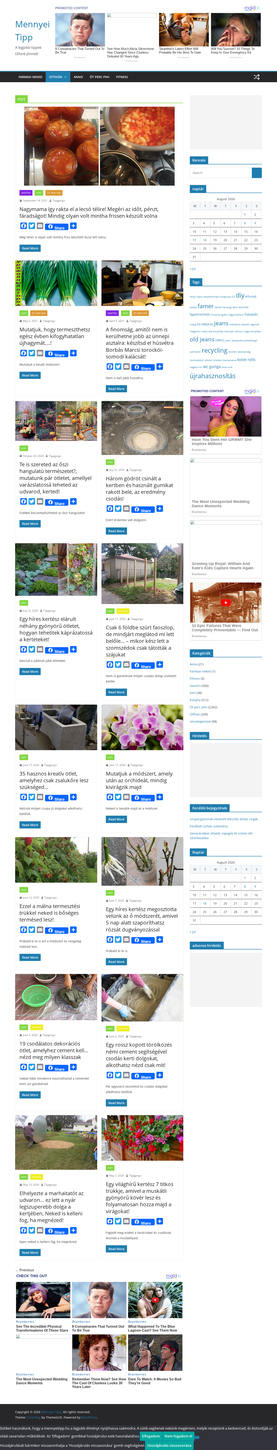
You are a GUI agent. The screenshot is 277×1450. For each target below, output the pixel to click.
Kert (39, 192)
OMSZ (219, 340)
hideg (193, 324)
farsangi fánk (230, 307)
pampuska (237, 340)
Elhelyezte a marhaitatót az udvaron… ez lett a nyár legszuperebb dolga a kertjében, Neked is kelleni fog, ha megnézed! (51, 1207)
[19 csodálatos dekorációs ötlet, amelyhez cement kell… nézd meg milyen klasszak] (56, 997)
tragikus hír (196, 367)
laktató (245, 324)
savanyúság (243, 351)
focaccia (215, 314)
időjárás (207, 324)
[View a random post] (256, 77)
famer (206, 306)
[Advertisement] (226, 122)
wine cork (227, 367)
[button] (64, 77)
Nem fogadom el (178, 1436)
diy (240, 295)
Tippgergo (59, 200)
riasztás (232, 351)
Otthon (55, 77)
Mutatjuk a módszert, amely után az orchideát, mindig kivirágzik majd (139, 780)
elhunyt (250, 296)
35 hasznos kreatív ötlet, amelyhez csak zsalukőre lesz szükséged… (54, 780)
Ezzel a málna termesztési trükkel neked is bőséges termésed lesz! (49, 912)
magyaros (195, 331)
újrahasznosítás (213, 376)
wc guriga (212, 366)
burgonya (225, 296)
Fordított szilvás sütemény (209, 826)
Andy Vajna (196, 296)
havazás (251, 314)
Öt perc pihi (99, 77)
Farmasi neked (30, 77)
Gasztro (26, 192)
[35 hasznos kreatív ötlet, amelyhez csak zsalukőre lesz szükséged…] (56, 727)
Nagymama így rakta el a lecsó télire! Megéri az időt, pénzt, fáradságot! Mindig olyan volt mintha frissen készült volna (89, 212)
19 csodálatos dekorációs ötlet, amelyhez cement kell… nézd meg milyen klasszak (53, 1050)
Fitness (122, 77)
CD (233, 296)
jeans (221, 323)
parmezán (195, 351)
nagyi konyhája (252, 331)
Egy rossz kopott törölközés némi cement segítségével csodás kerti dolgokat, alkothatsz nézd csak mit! (139, 1055)
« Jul (193, 269)
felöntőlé (243, 307)
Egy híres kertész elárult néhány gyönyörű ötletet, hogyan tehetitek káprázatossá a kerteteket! (56, 629)
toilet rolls (246, 359)
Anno (78, 77)
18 (204, 240)
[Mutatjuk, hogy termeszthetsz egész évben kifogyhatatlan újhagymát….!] (56, 283)
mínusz (239, 331)
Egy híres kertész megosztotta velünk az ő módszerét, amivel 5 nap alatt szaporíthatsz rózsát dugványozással (142, 919)
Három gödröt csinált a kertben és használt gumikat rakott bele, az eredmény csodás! (139, 488)
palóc (228, 340)
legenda (254, 324)
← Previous (24, 1270)
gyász (224, 314)
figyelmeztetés (200, 314)
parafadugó (250, 340)
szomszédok (196, 360)
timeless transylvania (224, 360)
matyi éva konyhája (212, 331)
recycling (214, 350)
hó (199, 324)
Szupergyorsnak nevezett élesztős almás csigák (224, 819)
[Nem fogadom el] (197, 1437)
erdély (193, 307)
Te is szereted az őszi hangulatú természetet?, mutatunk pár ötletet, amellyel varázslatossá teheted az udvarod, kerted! (55, 478)
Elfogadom (151, 1436)
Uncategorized (200, 721)
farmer (218, 307)
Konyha (195, 700)
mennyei (229, 331)
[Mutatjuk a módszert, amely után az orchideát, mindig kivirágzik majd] (142, 727)
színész (208, 360)
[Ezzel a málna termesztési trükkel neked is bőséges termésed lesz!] (56, 860)
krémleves (235, 324)
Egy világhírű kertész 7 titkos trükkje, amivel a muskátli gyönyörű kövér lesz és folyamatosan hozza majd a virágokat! (139, 1197)
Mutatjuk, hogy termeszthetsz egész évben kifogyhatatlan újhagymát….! (54, 336)
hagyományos (236, 314)
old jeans (202, 339)
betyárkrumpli (211, 296)
